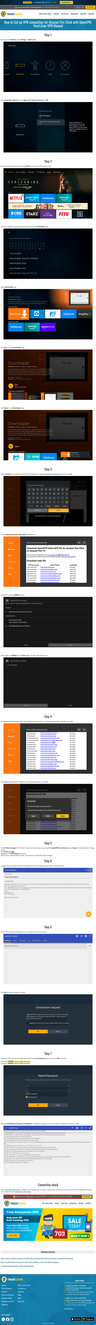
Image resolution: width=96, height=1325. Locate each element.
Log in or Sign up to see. (22, 1061)
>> (51, 7)
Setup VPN (64, 14)
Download (74, 14)
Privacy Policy (7, 1298)
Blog (19, 1295)
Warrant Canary (8, 1301)
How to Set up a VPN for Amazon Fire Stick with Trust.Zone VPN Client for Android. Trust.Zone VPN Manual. (37, 1258)
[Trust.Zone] (11, 14)
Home (4, 1285)
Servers (83, 14)
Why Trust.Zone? (45, 14)
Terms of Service (8, 1295)
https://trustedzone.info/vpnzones (51, 474)
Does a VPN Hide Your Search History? (79, 1300)
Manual (21, 1301)
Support (91, 14)
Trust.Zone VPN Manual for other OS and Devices (17, 1266)
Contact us (22, 1288)
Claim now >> (66, 2)
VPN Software (7, 1288)
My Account (90, 7)
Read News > (69, 1309)
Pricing (56, 14)
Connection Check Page (23, 1192)
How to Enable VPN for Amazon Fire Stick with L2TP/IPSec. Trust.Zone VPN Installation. (30, 1262)
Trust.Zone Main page (12, 1190)
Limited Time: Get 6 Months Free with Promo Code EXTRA (79, 1289)
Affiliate (5, 1305)
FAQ (19, 1298)
